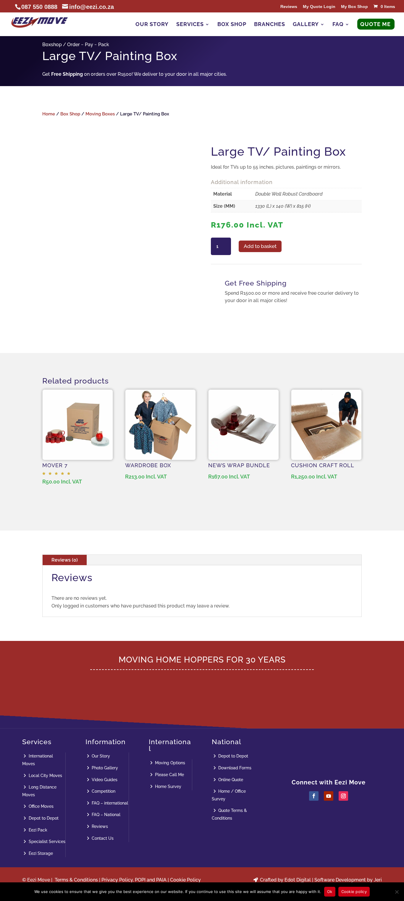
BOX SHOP (231, 24)
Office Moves (41, 806)
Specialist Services (46, 841)
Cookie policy (354, 891)
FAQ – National (105, 814)
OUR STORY (152, 24)
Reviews (288, 6)
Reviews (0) (64, 560)
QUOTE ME (375, 24)
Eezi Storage (40, 853)
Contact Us (102, 838)
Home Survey (167, 786)
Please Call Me (169, 774)
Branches (333, 738)
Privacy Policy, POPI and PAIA (134, 880)
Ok (329, 891)
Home (48, 113)
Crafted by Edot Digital (285, 880)
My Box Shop (354, 6)
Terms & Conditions (76, 880)
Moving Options (169, 762)
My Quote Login (319, 6)
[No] (397, 892)
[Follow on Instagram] (343, 796)
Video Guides (104, 779)
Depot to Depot (43, 818)
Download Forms (234, 767)
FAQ (338, 24)
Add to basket (260, 246)
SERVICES (190, 24)
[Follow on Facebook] (314, 796)
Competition (103, 791)
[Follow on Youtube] (328, 796)
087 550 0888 (333, 758)
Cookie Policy (185, 880)
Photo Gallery (104, 767)
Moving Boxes (100, 113)
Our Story (100, 756)
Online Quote (230, 779)
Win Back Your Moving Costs (202, 687)
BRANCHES (269, 24)
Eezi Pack (37, 830)
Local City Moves (45, 775)
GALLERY (306, 24)
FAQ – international (109, 803)
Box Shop (70, 113)
